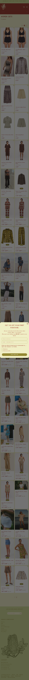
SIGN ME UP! (14, 354)
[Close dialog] (27, 323)
